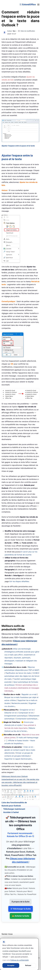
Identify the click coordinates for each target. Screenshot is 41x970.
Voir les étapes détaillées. (19, 581)
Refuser (28, 965)
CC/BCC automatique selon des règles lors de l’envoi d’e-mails (21, 676)
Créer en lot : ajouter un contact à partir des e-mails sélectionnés (19, 750)
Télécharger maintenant (14, 806)
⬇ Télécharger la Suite (20, 906)
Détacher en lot (10, 713)
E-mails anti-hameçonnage (27, 737)
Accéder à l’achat (11, 809)
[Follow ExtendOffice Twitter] (8, 937)
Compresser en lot (25, 713)
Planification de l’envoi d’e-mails (18, 673)
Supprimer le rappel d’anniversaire (17, 759)
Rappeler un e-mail (29, 694)
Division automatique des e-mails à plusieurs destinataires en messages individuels (21, 688)
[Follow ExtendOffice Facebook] (3, 937)
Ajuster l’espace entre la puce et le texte (18, 146)
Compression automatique (26, 719)
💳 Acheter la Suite (20, 913)
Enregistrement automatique (15, 716)
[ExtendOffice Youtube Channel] (13, 937)
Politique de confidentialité (19, 960)
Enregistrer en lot (27, 710)
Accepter (10, 965)
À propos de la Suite (20, 899)
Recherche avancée (19, 703)
